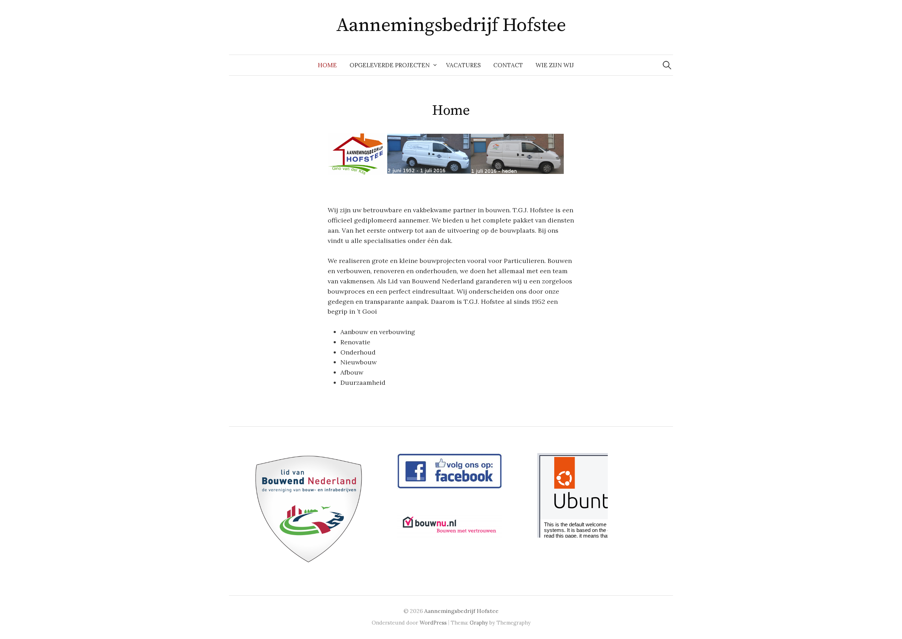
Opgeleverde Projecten (390, 65)
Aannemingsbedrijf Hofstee (451, 25)
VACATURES (463, 65)
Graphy (479, 622)
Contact (508, 65)
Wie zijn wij (555, 65)
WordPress (433, 622)
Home (327, 65)
